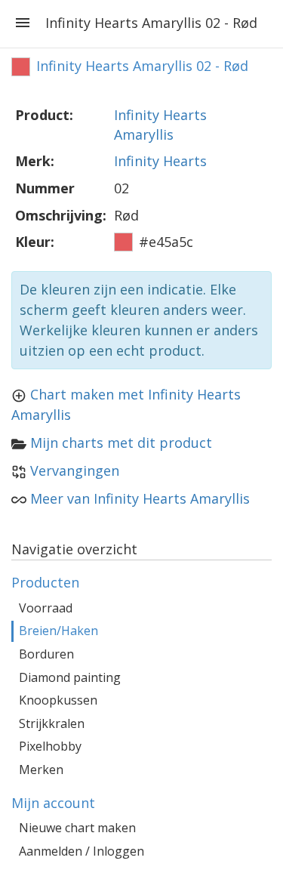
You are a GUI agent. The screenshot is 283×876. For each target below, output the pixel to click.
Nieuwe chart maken (77, 827)
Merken (41, 769)
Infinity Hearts (160, 161)
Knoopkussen (58, 700)
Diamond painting (70, 677)
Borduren (46, 654)
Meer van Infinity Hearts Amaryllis (140, 498)
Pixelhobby (50, 746)
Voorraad (45, 608)
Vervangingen (74, 470)
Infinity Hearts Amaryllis (160, 124)
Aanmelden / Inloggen (81, 851)
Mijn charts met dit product (121, 442)
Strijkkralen (52, 723)
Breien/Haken (58, 630)
